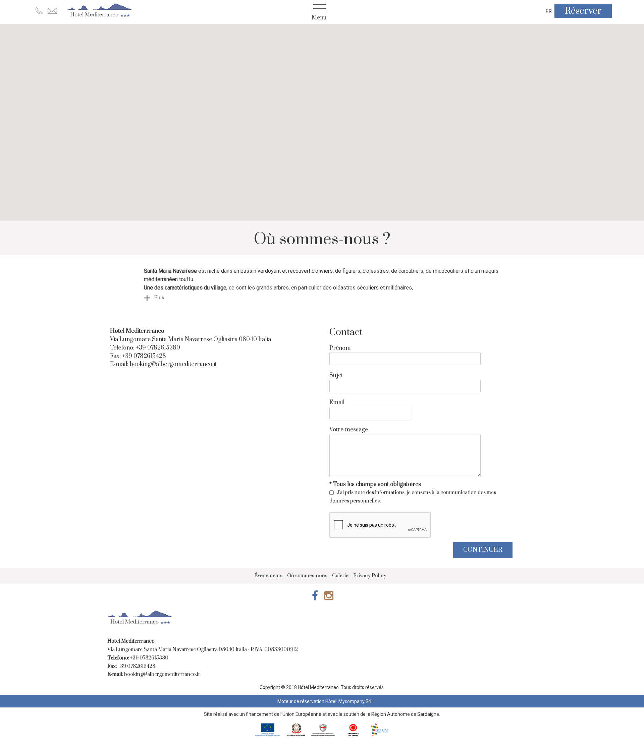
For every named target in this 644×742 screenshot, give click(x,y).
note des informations (380, 492)
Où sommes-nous (307, 576)
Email (336, 402)
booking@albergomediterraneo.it (173, 364)
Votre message (348, 429)
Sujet (336, 375)
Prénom (340, 348)
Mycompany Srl (355, 701)
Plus (159, 297)
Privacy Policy (369, 576)
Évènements (268, 576)
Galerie (340, 576)
